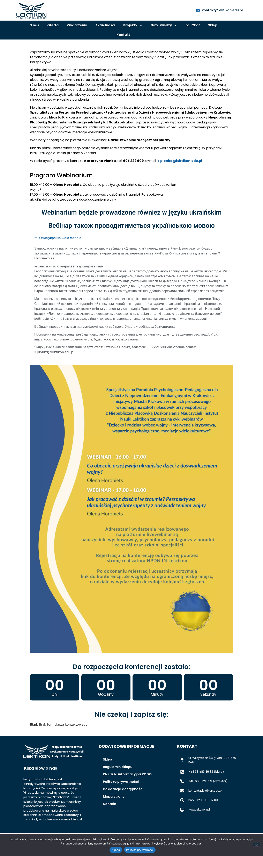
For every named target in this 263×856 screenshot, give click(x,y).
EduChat (193, 25)
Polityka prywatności (121, 781)
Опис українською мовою (60, 238)
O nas (34, 25)
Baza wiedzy (161, 25)
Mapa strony (114, 796)
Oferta (53, 25)
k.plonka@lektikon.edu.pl (179, 160)
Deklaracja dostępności (123, 789)
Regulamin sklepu (117, 766)
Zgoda (116, 849)
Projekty (130, 25)
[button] (131, 238)
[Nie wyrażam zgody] (256, 845)
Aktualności (105, 25)
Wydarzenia (77, 25)
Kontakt (123, 34)
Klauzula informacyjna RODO (127, 774)
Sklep (212, 25)
